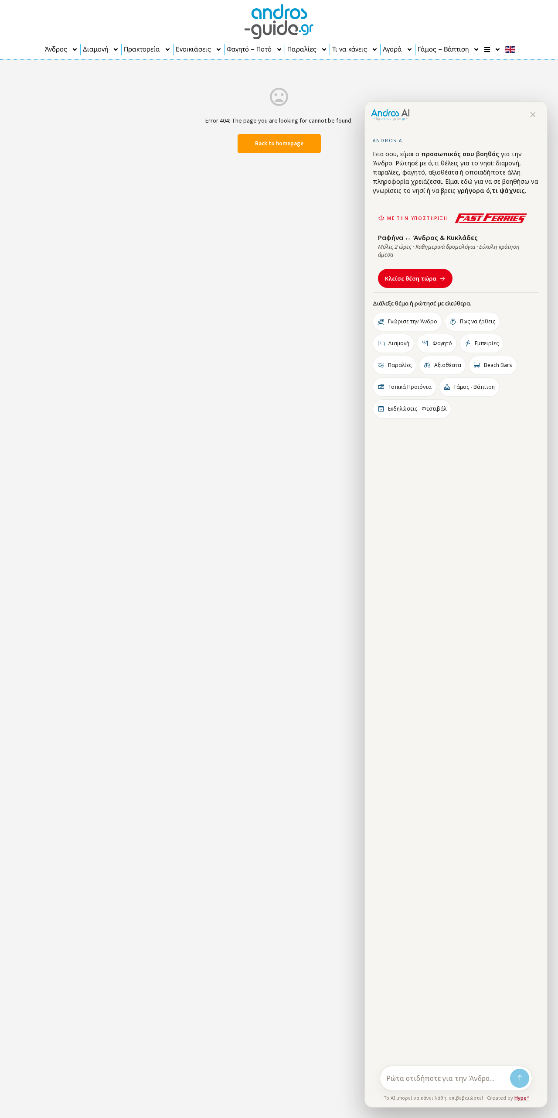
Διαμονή (95, 49)
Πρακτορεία (142, 49)
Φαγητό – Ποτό (249, 49)
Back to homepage (279, 143)
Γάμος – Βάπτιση (443, 49)
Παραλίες (301, 49)
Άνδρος (56, 49)
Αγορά (392, 49)
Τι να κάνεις (349, 49)
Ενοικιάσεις (193, 49)
